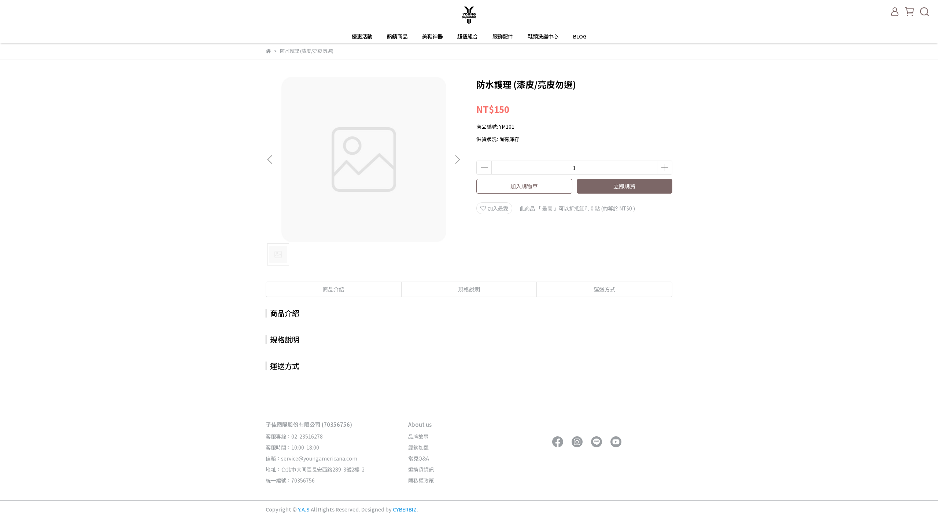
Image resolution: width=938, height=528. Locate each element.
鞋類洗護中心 (543, 36)
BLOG (580, 36)
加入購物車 (524, 186)
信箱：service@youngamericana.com (311, 458)
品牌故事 (418, 436)
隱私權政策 (421, 480)
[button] (457, 159)
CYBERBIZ (405, 509)
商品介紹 (333, 289)
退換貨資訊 (421, 469)
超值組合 (467, 36)
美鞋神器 (432, 36)
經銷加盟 (418, 447)
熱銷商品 (397, 36)
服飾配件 (502, 36)
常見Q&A (418, 458)
